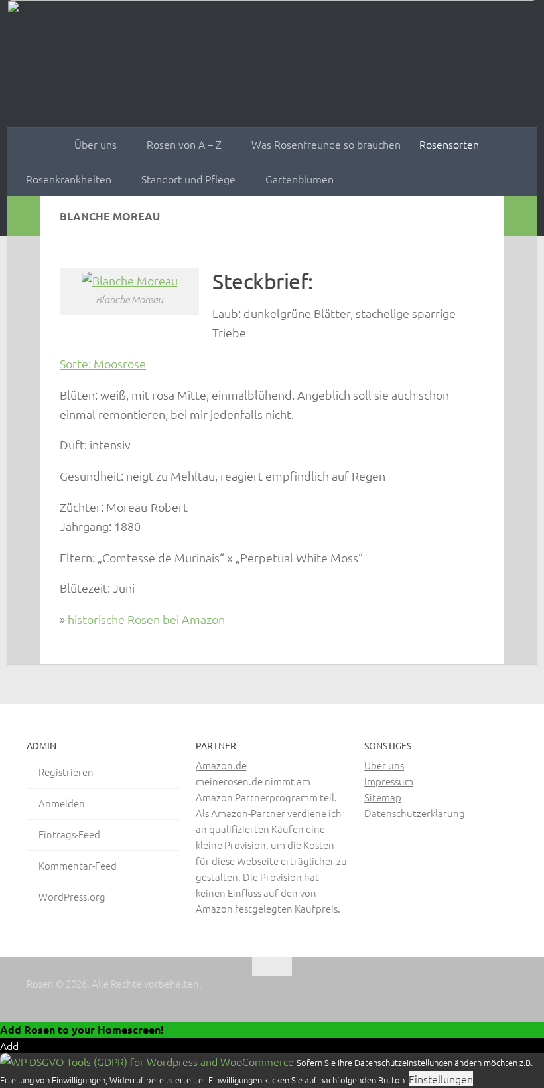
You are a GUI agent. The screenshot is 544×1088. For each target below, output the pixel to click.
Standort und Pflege (188, 178)
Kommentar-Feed (77, 865)
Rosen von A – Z (184, 144)
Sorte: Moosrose (103, 363)
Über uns (95, 144)
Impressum (388, 781)
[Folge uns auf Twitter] (460, 992)
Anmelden (61, 803)
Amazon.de (221, 765)
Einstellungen (441, 1078)
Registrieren (66, 772)
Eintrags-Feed (69, 834)
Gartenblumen (299, 178)
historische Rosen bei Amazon (146, 619)
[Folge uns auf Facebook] (436, 992)
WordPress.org (71, 896)
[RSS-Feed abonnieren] (508, 992)
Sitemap (382, 797)
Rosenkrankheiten (68, 178)
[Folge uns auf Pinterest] (484, 992)
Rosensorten (449, 144)
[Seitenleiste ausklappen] (23, 216)
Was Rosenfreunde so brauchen (326, 144)
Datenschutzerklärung (414, 813)
